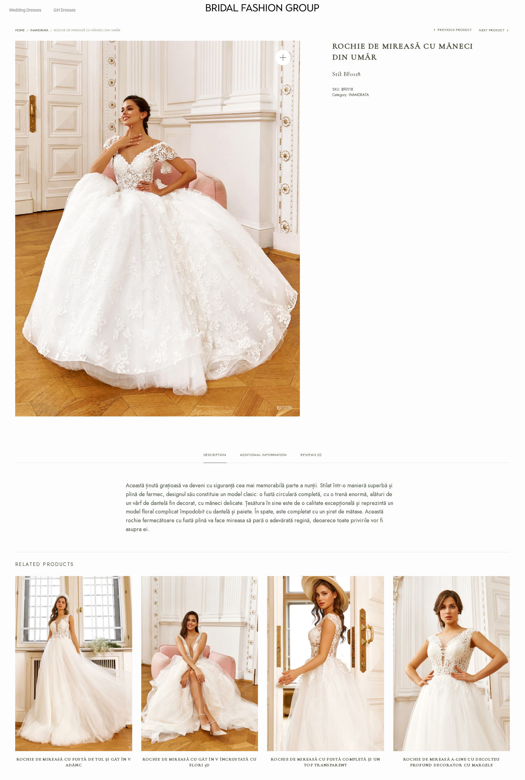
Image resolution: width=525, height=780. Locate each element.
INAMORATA (39, 30)
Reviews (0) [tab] (310, 455)
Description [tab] (215, 455)
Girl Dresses (64, 10)
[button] (283, 57)
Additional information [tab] (263, 455)
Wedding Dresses (25, 10)
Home (20, 30)
